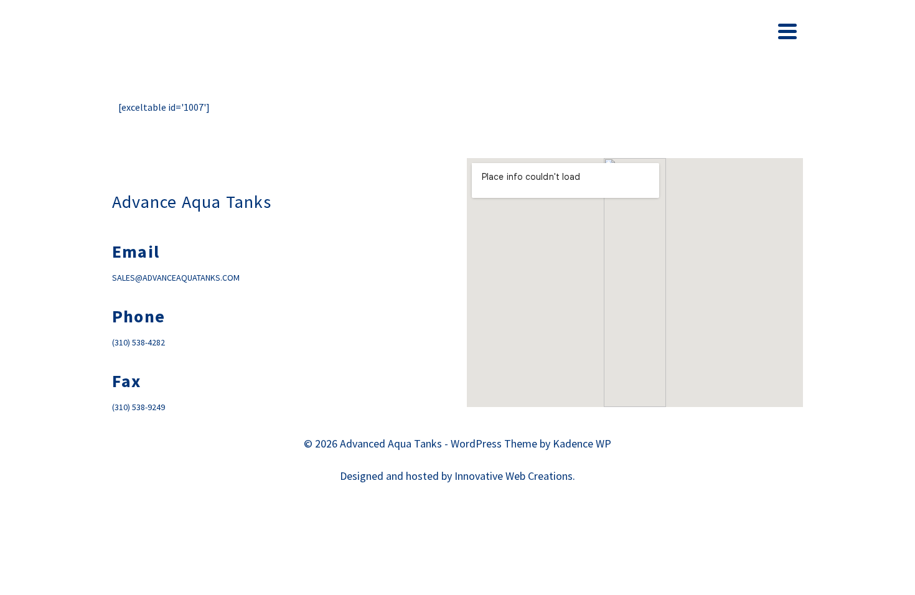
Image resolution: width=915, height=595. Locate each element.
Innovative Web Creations (513, 476)
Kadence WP (582, 443)
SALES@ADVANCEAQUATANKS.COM (176, 277)
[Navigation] (787, 31)
